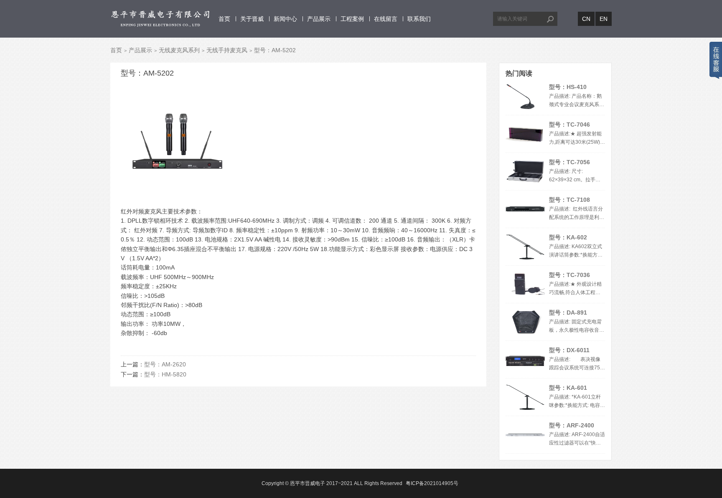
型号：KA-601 (568, 387)
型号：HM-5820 (165, 374)
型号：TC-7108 (569, 199)
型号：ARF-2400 (571, 425)
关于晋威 (252, 18)
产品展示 (318, 18)
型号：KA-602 (568, 237)
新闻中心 (285, 18)
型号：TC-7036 (569, 275)
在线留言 (385, 18)
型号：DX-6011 (569, 350)
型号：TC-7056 (569, 162)
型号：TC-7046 (569, 124)
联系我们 (419, 18)
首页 (224, 18)
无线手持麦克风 (226, 50)
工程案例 (352, 18)
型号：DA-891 (568, 312)
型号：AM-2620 (165, 364)
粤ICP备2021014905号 (432, 483)
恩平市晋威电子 (307, 483)
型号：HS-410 (568, 87)
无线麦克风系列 (179, 50)
